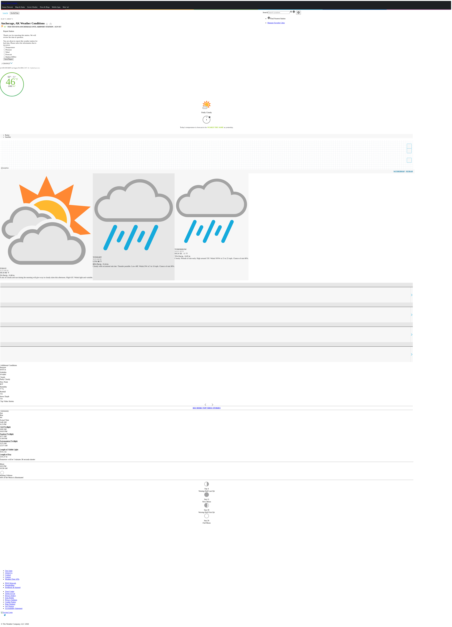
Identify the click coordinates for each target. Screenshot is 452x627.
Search (265, 12)
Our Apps (8, 571)
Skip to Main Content (9, 3)
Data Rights (9, 598)
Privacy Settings (11, 600)
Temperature (10, 47)
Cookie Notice (10, 602)
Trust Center (9, 591)
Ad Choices (9, 606)
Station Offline (11, 57)
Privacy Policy (10, 596)
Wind (8, 52)
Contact (8, 575)
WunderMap (399, 171)
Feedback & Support (12, 587)
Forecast (9, 54)
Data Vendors (10, 604)
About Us (8, 573)
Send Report (8, 59)
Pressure (9, 50)
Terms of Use (10, 594)
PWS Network (10, 583)
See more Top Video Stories (206, 408)
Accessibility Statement (13, 608)
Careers (8, 577)
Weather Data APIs (12, 579)
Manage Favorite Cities (276, 23)
